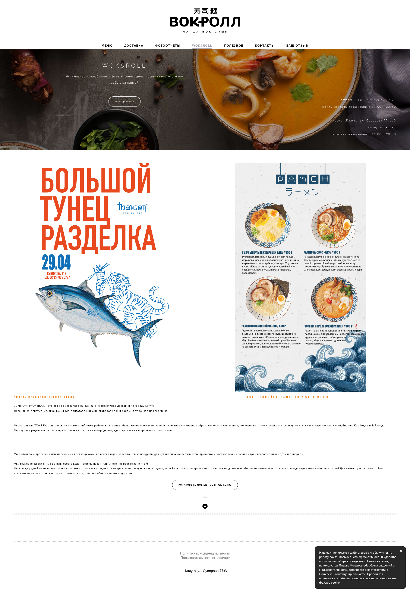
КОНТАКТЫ (265, 45)
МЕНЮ (107, 45)
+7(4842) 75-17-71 (380, 100)
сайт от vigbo (205, 583)
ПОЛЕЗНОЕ (233, 45)
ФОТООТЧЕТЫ (167, 45)
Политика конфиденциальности (205, 553)
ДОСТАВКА (133, 45)
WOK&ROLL (202, 45)
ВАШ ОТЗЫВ (297, 45)
